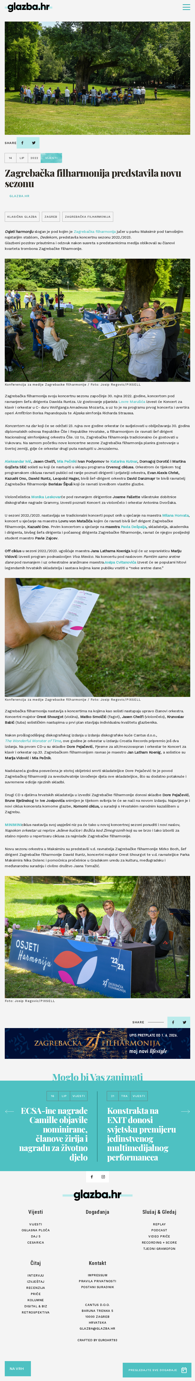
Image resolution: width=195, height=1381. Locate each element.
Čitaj (35, 1263)
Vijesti (35, 1212)
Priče (36, 1294)
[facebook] (22, 143)
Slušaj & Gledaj (159, 1212)
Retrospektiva (36, 1312)
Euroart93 (107, 1340)
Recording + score (159, 1242)
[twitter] (33, 143)
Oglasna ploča (36, 1230)
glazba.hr (19, 196)
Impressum (97, 1275)
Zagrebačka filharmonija (95, 231)
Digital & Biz (35, 1306)
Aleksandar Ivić (18, 461)
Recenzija (35, 1288)
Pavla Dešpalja (133, 526)
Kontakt (97, 1263)
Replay (159, 1224)
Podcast (159, 1230)
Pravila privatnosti (97, 1281)
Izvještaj (35, 1281)
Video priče (159, 1236)
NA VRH (17, 1368)
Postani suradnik (97, 1287)
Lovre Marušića (131, 401)
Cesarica (35, 1242)
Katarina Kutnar (123, 461)
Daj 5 (36, 1236)
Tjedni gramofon (159, 1248)
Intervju (35, 1275)
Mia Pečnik (66, 461)
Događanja (97, 1212)
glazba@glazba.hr (97, 1328)
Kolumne (35, 1300)
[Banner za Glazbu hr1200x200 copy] (97, 1043)
